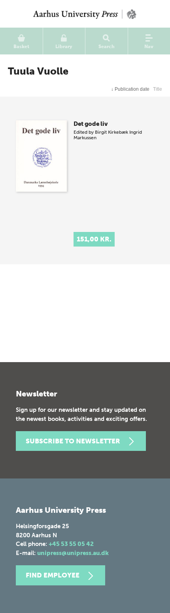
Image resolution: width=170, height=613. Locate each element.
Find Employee (52, 575)
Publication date (130, 89)
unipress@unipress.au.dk (73, 553)
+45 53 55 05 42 (71, 544)
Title (157, 89)
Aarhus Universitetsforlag (85, 14)
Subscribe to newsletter (73, 441)
